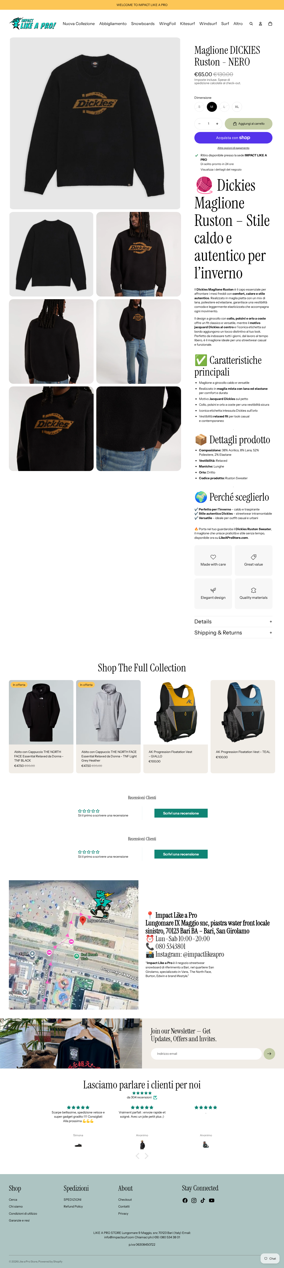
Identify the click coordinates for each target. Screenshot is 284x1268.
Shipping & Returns (218, 632)
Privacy (123, 1214)
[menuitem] (238, 23)
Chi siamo (16, 1206)
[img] (142, 1093)
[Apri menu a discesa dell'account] (260, 24)
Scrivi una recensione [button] (181, 813)
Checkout (125, 1200)
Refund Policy (73, 1206)
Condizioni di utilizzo (23, 1214)
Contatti (124, 1206)
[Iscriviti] (269, 1054)
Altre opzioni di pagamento (233, 147)
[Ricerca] (251, 24)
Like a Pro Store (27, 1261)
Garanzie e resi (19, 1220)
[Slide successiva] (66, 712)
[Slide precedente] (15, 712)
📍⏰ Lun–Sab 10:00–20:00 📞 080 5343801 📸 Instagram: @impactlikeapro (208, 935)
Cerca (13, 1200)
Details (202, 621)
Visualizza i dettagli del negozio (221, 169)
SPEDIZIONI (72, 1200)
